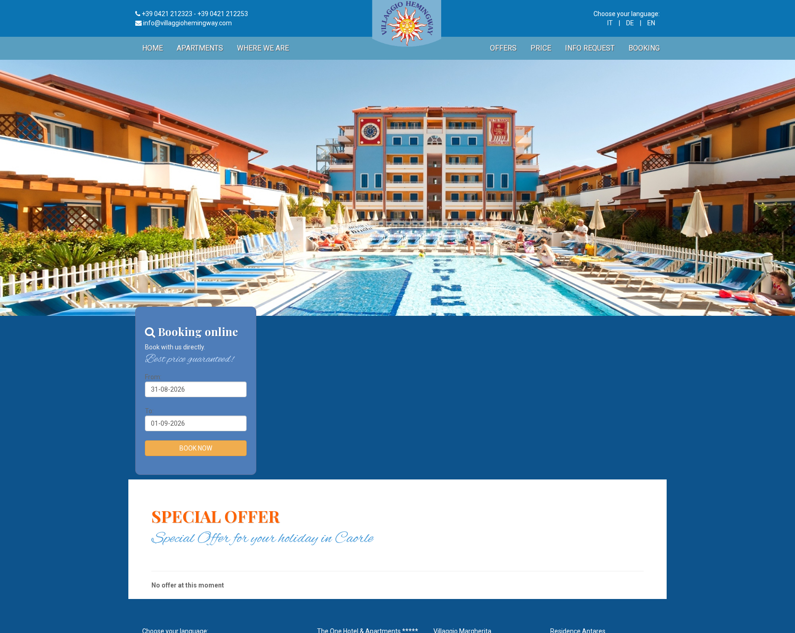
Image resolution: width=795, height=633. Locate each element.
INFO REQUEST (590, 48)
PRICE (540, 48)
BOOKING (644, 48)
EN (651, 23)
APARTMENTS (200, 48)
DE (630, 23)
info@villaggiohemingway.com (187, 23)
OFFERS (503, 48)
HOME (152, 48)
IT (610, 23)
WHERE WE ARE (263, 48)
